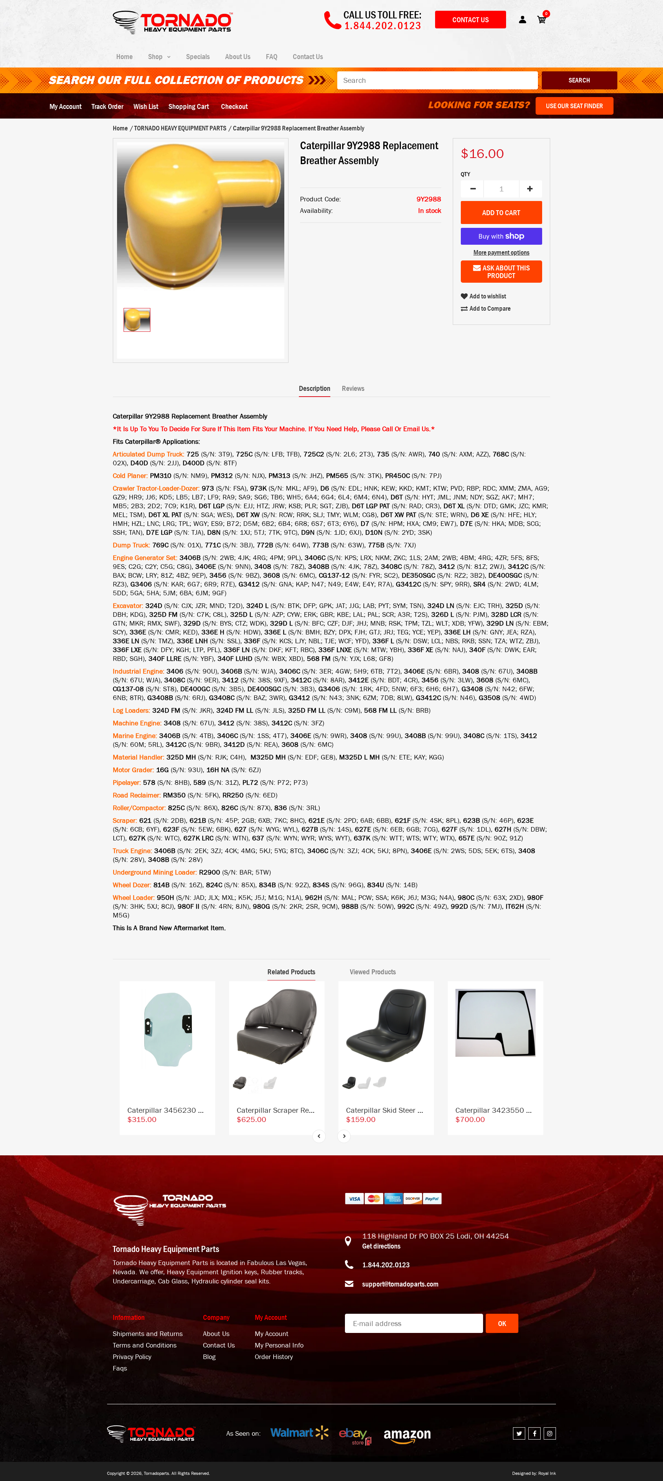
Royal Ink (547, 1473)
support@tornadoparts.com (400, 1284)
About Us (216, 1334)
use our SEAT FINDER (574, 106)
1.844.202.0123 (386, 1264)
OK (502, 1323)
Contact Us (470, 19)
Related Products (291, 971)
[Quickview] (205, 1025)
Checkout (234, 106)
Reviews (353, 388)
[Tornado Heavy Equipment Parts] (173, 32)
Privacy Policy (132, 1357)
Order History (274, 1357)
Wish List (146, 106)
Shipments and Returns (148, 1334)
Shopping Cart (188, 106)
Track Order (107, 106)
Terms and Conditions (144, 1345)
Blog (209, 1357)
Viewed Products (373, 971)
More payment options (501, 252)
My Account (65, 106)
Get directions (381, 1246)
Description (314, 388)
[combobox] (437, 80)
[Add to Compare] (206, 995)
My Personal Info (279, 1345)
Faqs (120, 1368)
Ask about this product (506, 272)
